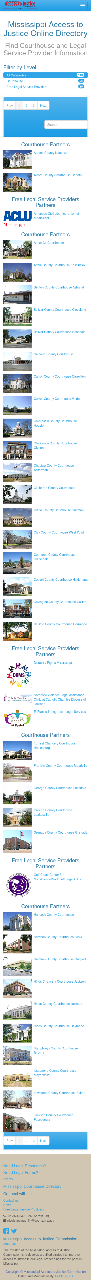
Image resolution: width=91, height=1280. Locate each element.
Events (8, 1179)
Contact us (10, 1200)
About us (9, 1243)
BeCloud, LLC (64, 1276)
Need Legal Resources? (24, 1165)
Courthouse (45, 81)
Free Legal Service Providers (45, 86)
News (7, 1204)
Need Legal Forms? (20, 1172)
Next (43, 105)
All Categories (45, 75)
